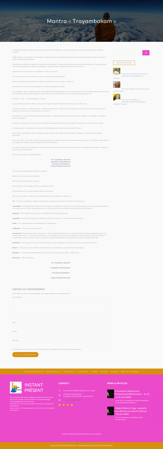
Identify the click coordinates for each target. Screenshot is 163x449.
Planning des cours (34, 371)
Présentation (53, 371)
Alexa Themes (96, 445)
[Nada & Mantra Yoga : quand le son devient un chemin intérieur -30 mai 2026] (116, 84)
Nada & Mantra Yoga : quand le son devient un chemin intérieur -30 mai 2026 (134, 84)
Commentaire (17, 297)
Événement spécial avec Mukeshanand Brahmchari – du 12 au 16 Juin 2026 (132, 394)
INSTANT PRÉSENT (33, 387)
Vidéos (94, 371)
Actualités (83, 371)
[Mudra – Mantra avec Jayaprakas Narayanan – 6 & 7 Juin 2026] (116, 97)
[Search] (146, 52)
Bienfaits (69, 371)
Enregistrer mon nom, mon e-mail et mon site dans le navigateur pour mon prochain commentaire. (48, 349)
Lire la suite (125, 78)
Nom (14, 322)
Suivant (106, 283)
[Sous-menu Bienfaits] (74, 371)
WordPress (109, 445)
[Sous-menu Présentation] (60, 371)
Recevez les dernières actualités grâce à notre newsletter (81, 434)
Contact (114, 371)
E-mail (15, 331)
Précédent (15, 283)
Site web (15, 340)
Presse (104, 371)
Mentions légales (130, 371)
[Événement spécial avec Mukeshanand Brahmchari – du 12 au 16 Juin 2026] (116, 72)
